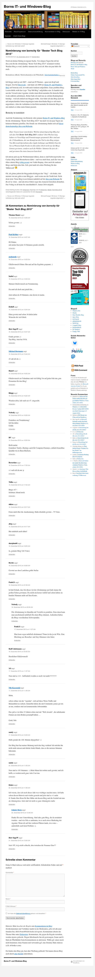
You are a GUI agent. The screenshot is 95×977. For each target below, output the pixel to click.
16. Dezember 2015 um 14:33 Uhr (19, 259)
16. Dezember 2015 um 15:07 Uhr (19, 332)
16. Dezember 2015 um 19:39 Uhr (19, 565)
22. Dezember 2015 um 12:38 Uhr (22, 813)
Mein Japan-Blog (75, 79)
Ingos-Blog (76, 317)
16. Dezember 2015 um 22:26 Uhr (22, 607)
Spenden (8, 36)
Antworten (12, 226)
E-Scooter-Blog (75, 81)
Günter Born (36, 57)
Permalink (39, 192)
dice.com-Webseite (52, 179)
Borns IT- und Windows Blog (79, 64)
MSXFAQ (75, 323)
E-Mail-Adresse (11, 906)
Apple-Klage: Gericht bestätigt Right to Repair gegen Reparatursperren (79, 138)
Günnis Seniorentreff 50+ (78, 75)
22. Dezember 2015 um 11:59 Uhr (19, 788)
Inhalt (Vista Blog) (19, 36)
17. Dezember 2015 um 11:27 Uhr (25, 629)
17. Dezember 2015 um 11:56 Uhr (19, 690)
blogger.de (22, 84)
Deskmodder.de (77, 327)
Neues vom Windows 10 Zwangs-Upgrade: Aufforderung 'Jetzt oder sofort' (20, 45)
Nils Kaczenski (14, 687)
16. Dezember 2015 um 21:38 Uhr (19, 585)
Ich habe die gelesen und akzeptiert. (27, 913)
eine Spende (18, 953)
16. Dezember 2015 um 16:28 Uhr (19, 415)
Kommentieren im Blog (52, 31)
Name (8, 899)
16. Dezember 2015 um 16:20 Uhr (19, 396)
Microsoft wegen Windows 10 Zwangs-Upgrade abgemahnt (53, 45)
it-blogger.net (24, 162)
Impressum (74, 159)
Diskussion (66, 31)
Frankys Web (76, 331)
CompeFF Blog (77, 325)
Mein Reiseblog (75, 77)
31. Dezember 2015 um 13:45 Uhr (19, 840)
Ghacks (75, 313)
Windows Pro (76, 311)
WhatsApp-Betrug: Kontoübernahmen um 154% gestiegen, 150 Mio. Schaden (80, 126)
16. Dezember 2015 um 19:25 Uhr (19, 546)
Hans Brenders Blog (78, 315)
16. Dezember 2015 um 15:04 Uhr (19, 309)
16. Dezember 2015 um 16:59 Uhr (19, 440)
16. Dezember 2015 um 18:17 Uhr (19, 507)
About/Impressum (20, 31)
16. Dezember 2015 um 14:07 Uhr (19, 237)
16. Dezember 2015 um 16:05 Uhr (19, 373)
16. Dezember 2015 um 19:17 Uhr (19, 526)
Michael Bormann (16, 351)
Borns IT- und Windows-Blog (27, 6)
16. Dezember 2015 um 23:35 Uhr (19, 651)
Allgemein (26, 190)
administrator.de (77, 321)
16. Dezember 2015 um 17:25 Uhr (19, 465)
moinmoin (13, 256)
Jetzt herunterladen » (52, 75)
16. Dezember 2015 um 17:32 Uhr (19, 485)
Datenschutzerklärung (35, 31)
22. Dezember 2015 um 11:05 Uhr (19, 765)
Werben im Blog (75, 163)
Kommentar (10, 872)
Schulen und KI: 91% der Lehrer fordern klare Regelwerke (79, 149)
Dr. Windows (76, 329)
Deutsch (76, 46)
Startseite (8, 31)
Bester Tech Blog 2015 (55, 190)
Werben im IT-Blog (78, 31)
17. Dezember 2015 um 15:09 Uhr (19, 735)
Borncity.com (74, 62)
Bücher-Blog (74, 73)
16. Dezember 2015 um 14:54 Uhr (19, 279)
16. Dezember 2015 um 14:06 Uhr (19, 218)
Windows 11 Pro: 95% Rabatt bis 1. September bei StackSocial (80, 116)
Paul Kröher (14, 234)
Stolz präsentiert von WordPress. (78, 962)
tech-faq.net (76, 319)
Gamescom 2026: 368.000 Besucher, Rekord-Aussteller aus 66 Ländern (80, 105)
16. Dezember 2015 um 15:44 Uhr (19, 354)
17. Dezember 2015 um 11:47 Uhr (19, 671)
